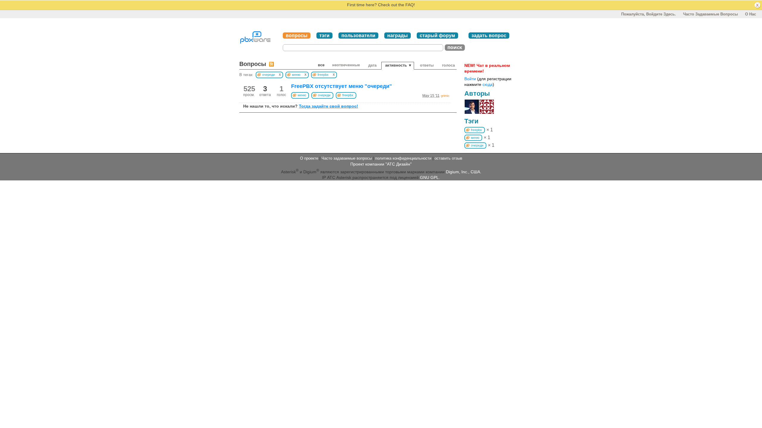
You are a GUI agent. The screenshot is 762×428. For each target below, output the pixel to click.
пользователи (358, 35)
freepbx (347, 95)
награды (397, 35)
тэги (324, 35)
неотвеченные (346, 65)
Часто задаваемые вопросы (710, 14)
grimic (445, 95)
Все (321, 65)
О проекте (309, 158)
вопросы (296, 35)
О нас (750, 14)
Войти (470, 78)
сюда (488, 84)
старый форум (437, 35)
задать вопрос (488, 35)
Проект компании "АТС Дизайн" (381, 164)
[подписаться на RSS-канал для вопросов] (271, 64)
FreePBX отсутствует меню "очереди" (341, 86)
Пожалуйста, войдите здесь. (648, 14)
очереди (324, 95)
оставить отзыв (448, 158)
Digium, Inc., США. (463, 171)
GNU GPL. (430, 177)
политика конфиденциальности (403, 158)
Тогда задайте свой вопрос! (328, 106)
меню (302, 95)
